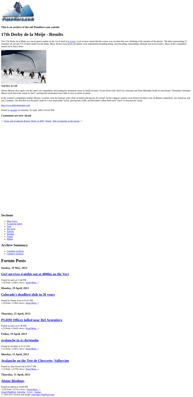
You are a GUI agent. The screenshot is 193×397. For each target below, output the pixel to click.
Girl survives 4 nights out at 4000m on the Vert (35, 274)
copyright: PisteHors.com (42, 394)
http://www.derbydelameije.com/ (15, 105)
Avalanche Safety (14, 224)
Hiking (10, 239)
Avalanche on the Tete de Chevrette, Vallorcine (35, 360)
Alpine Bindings (12, 381)
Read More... (32, 282)
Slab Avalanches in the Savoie (66, 121)
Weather (10, 234)
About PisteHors (8, 392)
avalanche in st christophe (20, 340)
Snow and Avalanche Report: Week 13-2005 (24, 121)
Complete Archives (15, 251)
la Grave (71, 41)
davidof (13, 110)
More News (12, 221)
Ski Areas (11, 229)
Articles (10, 231)
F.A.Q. (30, 392)
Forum (10, 236)
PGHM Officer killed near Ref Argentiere (31, 320)
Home (48, 121)
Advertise (21, 392)
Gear (9, 226)
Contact (37, 392)
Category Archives (15, 253)
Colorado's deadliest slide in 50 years (28, 294)
